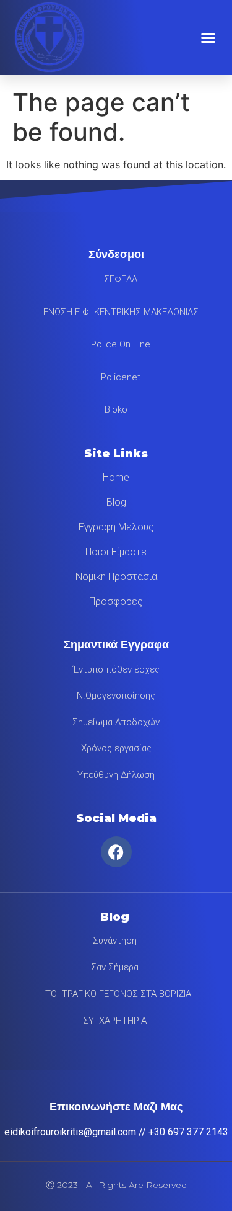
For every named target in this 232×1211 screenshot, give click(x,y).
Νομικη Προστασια (116, 577)
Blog (116, 502)
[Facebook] (116, 851)
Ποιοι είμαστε (116, 552)
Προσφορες (116, 601)
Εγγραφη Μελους (116, 527)
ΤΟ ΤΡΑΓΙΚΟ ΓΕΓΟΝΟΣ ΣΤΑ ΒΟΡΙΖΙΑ (114, 993)
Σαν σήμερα (115, 967)
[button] (208, 37)
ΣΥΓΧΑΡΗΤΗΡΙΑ (115, 1020)
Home (116, 477)
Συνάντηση (115, 940)
